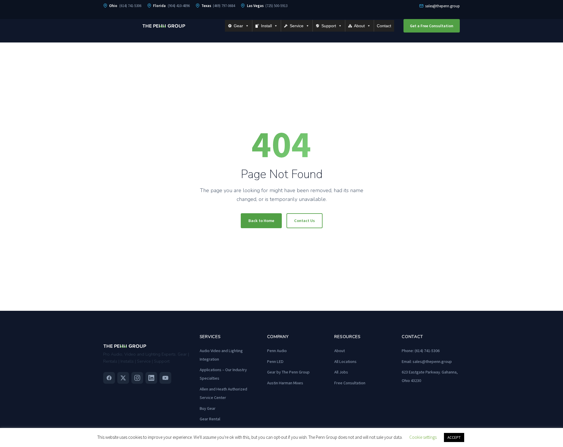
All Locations (345, 361)
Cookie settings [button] (423, 437)
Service (296, 25)
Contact (384, 25)
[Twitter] (123, 378)
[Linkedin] (151, 378)
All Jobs (341, 372)
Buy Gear (208, 408)
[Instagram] (137, 378)
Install (266, 25)
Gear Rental (210, 419)
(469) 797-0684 (224, 6)
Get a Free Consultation (431, 25)
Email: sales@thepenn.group (427, 361)
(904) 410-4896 (179, 6)
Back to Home (261, 220)
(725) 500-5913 (276, 6)
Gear (238, 25)
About (359, 25)
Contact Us (304, 220)
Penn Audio (277, 350)
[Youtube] (165, 378)
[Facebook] (109, 378)
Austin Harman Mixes (285, 382)
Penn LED (275, 361)
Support (328, 25)
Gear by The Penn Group (288, 372)
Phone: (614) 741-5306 (421, 350)
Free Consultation (349, 382)
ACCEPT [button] (454, 437)
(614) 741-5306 (130, 6)
